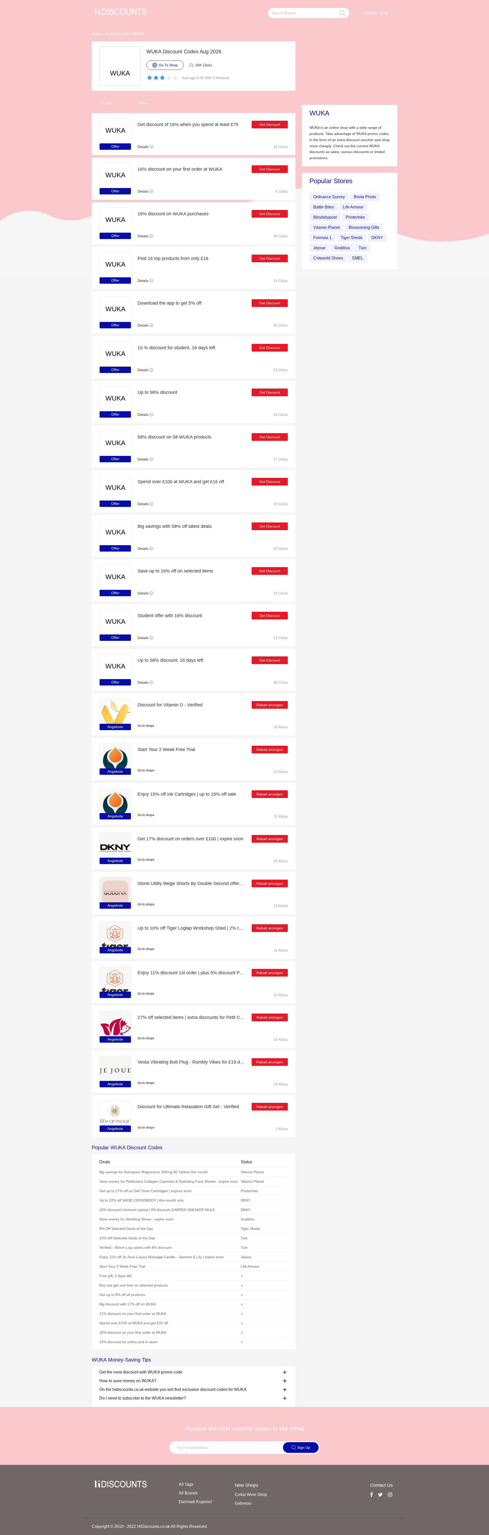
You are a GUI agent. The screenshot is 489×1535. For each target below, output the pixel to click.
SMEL (357, 258)
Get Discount (269, 124)
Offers (143, 103)
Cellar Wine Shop (251, 1494)
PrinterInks (355, 217)
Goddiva (342, 248)
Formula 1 (322, 237)
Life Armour (353, 207)
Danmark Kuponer (195, 1502)
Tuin (362, 248)
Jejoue (319, 248)
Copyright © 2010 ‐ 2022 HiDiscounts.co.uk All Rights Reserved (149, 1526)
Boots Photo (365, 197)
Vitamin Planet (326, 227)
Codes (107, 103)
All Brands (113, 34)
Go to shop (145, 726)
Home (96, 34)
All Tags (186, 1484)
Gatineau (243, 1503)
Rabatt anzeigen (269, 705)
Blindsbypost (325, 217)
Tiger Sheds (351, 237)
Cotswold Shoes (328, 258)
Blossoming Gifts (364, 227)
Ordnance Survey (329, 197)
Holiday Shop (376, 13)
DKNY (377, 237)
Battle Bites (323, 207)
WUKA (138, 34)
